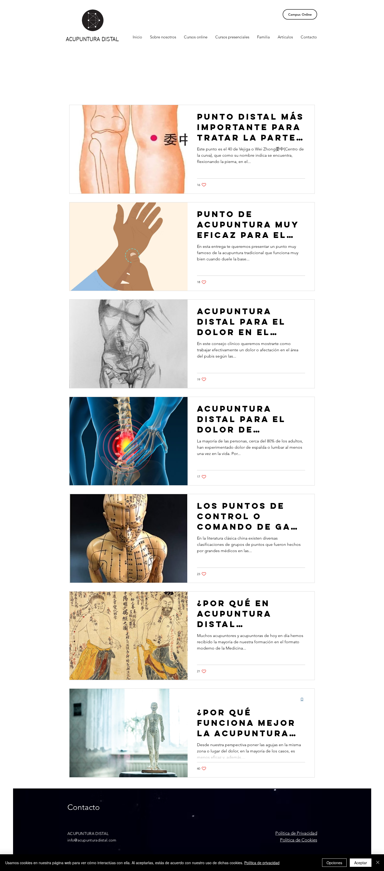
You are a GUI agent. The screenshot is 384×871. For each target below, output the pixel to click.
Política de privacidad (262, 862)
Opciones (334, 862)
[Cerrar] (378, 862)
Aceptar (360, 862)
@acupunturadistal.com (95, 840)
